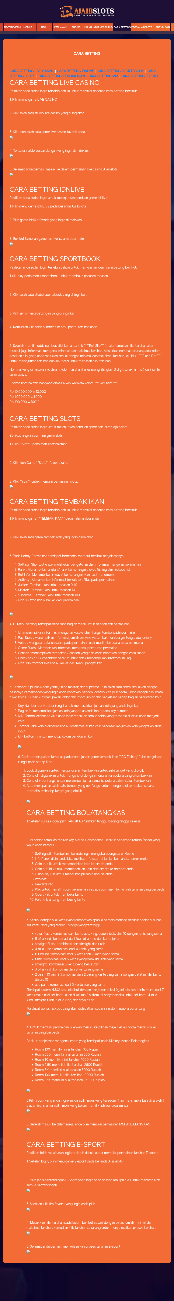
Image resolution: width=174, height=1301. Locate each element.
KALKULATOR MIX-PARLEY (98, 27)
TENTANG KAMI (12, 27)
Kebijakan (60, 27)
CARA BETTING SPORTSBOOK (121, 71)
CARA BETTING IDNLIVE (75, 71)
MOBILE (28, 27)
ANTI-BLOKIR (163, 27)
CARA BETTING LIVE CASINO (32, 71)
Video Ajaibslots (142, 27)
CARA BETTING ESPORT (140, 76)
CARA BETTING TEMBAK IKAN (61, 76)
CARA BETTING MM (102, 76)
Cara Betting (122, 27)
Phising (76, 27)
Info (43, 27)
